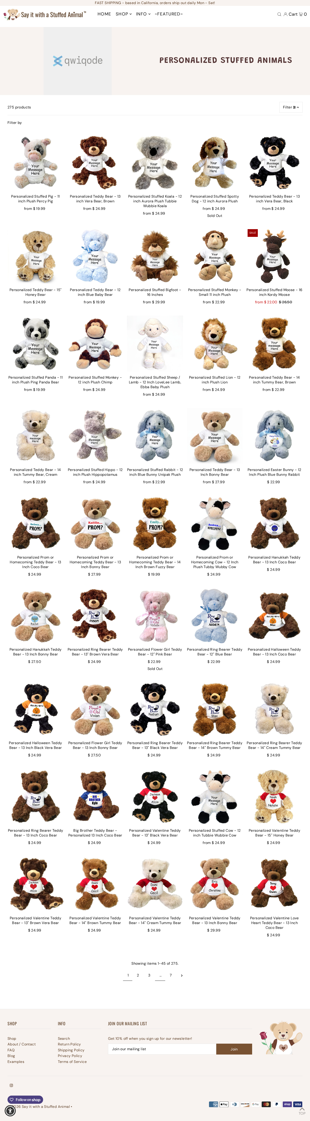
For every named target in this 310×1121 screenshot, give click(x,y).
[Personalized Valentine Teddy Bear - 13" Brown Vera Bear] (35, 884)
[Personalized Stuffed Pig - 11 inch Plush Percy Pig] (35, 163)
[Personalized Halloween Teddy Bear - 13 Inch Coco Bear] (274, 616)
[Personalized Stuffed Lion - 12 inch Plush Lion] (215, 344)
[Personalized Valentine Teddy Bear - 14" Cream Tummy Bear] (155, 884)
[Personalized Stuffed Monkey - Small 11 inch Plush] (215, 256)
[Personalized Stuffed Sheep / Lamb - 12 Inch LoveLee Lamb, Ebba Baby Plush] (155, 344)
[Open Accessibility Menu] (10, 1110)
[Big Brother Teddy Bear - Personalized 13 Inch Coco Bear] (95, 797)
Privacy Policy (70, 1055)
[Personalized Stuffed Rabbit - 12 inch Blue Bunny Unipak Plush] (155, 436)
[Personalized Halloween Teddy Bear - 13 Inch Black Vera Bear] (35, 709)
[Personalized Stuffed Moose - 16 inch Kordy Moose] (274, 256)
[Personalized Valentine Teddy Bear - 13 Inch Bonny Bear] (215, 884)
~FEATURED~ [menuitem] (169, 14)
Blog (11, 1055)
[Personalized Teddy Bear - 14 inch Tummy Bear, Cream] (35, 436)
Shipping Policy (71, 1050)
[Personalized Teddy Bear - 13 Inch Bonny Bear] (215, 436)
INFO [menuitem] (141, 14)
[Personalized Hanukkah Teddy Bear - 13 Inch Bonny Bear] (35, 616)
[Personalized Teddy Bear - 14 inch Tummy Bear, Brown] (274, 344)
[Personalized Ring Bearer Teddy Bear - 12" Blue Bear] (215, 616)
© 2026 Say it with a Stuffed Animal (38, 1106)
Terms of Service (72, 1061)
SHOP (122, 14)
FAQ (11, 1050)
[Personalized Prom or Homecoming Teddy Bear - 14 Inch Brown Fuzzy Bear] (155, 523)
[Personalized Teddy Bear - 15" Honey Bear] (35, 256)
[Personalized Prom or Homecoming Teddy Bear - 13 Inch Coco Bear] (35, 523)
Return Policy (69, 1044)
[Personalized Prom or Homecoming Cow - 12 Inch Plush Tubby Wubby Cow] (215, 523)
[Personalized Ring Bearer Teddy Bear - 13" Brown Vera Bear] (95, 616)
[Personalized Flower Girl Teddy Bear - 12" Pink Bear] (155, 616)
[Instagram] (11, 1086)
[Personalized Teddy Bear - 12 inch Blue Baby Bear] (95, 256)
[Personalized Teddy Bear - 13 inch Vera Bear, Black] (274, 163)
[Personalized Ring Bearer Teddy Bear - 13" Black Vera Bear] (155, 709)
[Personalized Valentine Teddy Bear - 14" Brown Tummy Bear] (95, 884)
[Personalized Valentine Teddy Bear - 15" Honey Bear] (274, 797)
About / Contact (21, 1044)
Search (64, 1038)
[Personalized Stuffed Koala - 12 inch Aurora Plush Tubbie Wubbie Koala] (155, 163)
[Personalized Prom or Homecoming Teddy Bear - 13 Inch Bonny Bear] (95, 523)
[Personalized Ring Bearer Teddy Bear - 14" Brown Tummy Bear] (215, 709)
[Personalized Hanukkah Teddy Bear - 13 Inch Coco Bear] (274, 523)
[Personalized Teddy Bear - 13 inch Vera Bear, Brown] (95, 163)
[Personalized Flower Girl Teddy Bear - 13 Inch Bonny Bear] (95, 709)
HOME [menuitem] (104, 14)
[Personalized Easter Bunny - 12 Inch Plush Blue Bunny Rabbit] (274, 436)
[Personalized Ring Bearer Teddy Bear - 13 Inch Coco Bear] (35, 797)
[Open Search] (279, 14)
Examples (15, 1061)
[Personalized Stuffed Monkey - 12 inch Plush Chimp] (95, 344)
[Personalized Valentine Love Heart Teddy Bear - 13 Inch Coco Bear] (274, 884)
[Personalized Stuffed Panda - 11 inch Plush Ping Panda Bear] (35, 344)
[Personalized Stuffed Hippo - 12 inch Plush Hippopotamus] (95, 436)
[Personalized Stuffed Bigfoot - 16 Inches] (155, 256)
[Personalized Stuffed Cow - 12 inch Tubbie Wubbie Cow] (215, 797)
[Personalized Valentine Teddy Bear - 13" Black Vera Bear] (155, 797)
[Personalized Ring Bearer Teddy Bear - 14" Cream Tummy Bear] (274, 709)
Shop (11, 1038)
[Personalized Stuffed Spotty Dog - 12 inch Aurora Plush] (215, 163)
